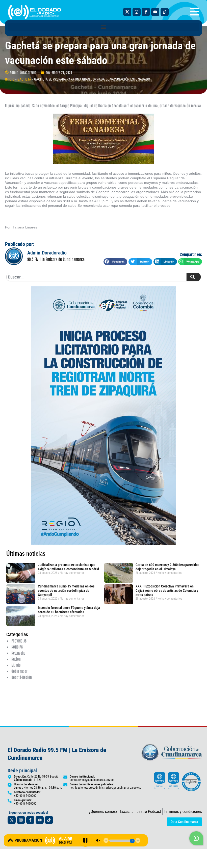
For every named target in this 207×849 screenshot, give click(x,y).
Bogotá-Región (21, 677)
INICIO (9, 79)
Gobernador (19, 670)
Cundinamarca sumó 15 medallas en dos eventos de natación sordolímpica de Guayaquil (66, 590)
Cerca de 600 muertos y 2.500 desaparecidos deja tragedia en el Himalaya (167, 567)
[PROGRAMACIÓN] (10, 840)
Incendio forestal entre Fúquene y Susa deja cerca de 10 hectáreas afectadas (69, 610)
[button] (103, 27)
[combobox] (96, 277)
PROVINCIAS (19, 640)
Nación (16, 658)
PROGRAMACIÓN (28, 840)
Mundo (16, 664)
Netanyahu (18, 652)
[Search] (194, 277)
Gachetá (24, 79)
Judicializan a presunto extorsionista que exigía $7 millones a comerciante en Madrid (68, 567)
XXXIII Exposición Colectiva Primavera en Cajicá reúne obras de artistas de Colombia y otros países (167, 590)
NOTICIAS (17, 646)
